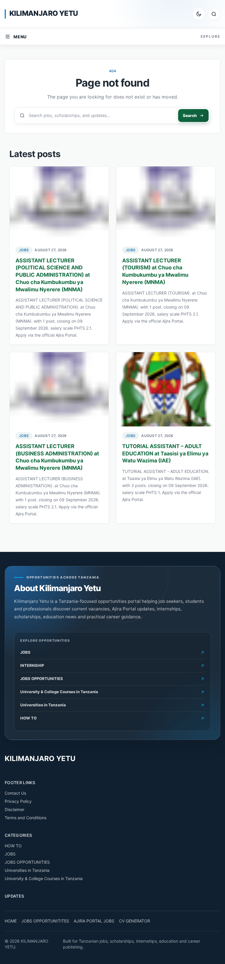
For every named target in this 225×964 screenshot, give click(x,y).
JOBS (24, 250)
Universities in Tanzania (27, 870)
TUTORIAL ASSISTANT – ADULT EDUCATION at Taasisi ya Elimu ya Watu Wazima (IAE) (165, 453)
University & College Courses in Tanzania (44, 878)
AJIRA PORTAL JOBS (94, 920)
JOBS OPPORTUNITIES (27, 862)
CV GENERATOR (134, 920)
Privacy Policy (18, 801)
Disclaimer (14, 809)
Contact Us (15, 793)
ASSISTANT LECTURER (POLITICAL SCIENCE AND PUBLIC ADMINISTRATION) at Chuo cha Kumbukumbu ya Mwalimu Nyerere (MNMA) (53, 274)
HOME (11, 920)
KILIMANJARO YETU (43, 13)
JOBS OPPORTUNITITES (45, 920)
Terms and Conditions (25, 817)
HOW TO (13, 845)
